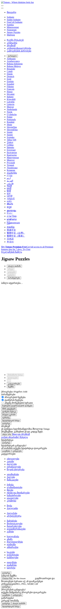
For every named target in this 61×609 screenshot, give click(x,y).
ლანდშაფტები (14, 487)
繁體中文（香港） (16, 236)
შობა (9, 505)
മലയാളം (11, 210)
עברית (9, 175)
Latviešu (10, 102)
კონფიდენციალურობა (19, 48)
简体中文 (11, 230)
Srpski (9, 132)
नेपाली (9, 186)
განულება (17, 451)
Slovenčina (12, 127)
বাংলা (8, 193)
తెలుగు (10, 204)
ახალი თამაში (18, 603)
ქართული (12, 56)
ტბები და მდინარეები (18, 493)
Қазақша (11, 170)
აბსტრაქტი (12, 547)
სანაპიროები (14, 495)
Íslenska (10, 147)
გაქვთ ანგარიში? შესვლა (14, 437)
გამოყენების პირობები (19, 51)
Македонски (13, 157)
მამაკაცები (12, 480)
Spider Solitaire (14, 19)
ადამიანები (13, 474)
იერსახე (6, 417)
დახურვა (6, 423)
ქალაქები (12, 513)
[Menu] (2, 5)
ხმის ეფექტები (9, 409)
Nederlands (12, 109)
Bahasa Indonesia (15, 64)
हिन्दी (9, 191)
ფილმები (12, 562)
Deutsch (10, 76)
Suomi (10, 135)
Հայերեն (12, 173)
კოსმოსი (11, 501)
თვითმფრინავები (16, 529)
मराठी (9, 188)
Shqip (9, 124)
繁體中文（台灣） (16, 233)
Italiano (10, 96)
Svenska (10, 137)
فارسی (10, 183)
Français (10, 89)
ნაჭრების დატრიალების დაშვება (17, 406)
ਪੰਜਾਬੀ (9, 196)
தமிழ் (9, 201)
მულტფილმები (15, 542)
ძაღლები (12, 464)
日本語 (10, 239)
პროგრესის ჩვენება (15, 397)
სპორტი (11, 568)
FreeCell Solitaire (14, 22)
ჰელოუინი (12, 508)
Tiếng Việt (11, 140)
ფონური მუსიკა (9, 412)
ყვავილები (12, 498)
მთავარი (11, 12)
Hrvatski (10, 94)
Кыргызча (12, 155)
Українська (12, 167)
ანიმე (9, 539)
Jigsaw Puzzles (13, 32)
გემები (10, 531)
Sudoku (10, 25)
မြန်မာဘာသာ (13, 223)
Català (9, 71)
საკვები (11, 552)
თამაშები (12, 565)
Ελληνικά (11, 150)
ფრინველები (14, 467)
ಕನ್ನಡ (9, 207)
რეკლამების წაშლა (11, 252)
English (10, 81)
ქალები (11, 477)
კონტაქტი (12, 43)
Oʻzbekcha (12, 114)
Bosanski (11, 69)
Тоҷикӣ (10, 165)
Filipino (10, 86)
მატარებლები (14, 526)
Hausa (9, 91)
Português (11, 119)
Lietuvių (10, 104)
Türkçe (10, 142)
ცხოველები (13, 459)
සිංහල (10, 213)
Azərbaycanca (13, 61)
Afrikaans (11, 58)
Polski (9, 117)
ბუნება (10, 485)
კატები (10, 461)
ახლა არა (6, 434)
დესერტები (13, 555)
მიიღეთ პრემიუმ (21, 434)
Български (12, 152)
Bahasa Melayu (14, 66)
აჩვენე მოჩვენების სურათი (18, 403)
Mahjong (11, 35)
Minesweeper (13, 27)
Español (10, 84)
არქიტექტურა (14, 516)
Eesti (9, 79)
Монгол (10, 160)
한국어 (10, 242)
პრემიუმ (11, 45)
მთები (10, 490)
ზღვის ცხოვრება (15, 469)
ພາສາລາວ (12, 219)
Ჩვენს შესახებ (15, 40)
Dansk (10, 74)
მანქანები (12, 521)
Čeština (10, 145)
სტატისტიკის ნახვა (11, 420)
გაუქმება (6, 451)
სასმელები (12, 557)
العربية (10, 181)
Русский (11, 162)
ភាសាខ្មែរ (10, 227)
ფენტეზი (11, 544)
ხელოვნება (13, 536)
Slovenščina (12, 129)
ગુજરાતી (11, 198)
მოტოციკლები (14, 523)
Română (10, 122)
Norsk (9, 112)
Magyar (10, 107)
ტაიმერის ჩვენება (13, 400)
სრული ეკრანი (9, 415)
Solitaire (10, 17)
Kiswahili (11, 99)
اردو (9, 178)
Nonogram (11, 30)
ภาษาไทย (11, 216)
